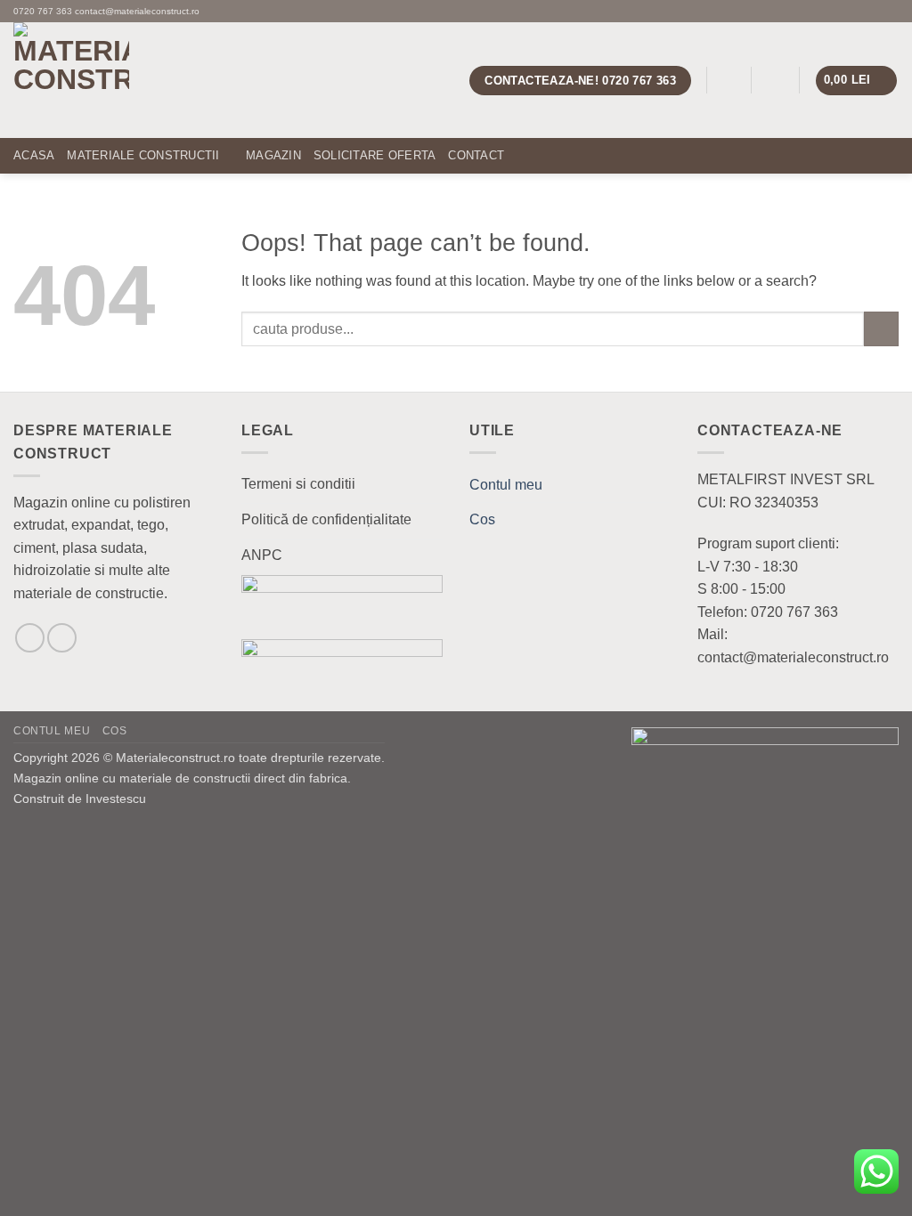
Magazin (273, 155)
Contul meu (505, 484)
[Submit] (881, 329)
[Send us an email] (872, 10)
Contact (476, 155)
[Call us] (889, 10)
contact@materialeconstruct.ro (137, 11)
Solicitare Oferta (375, 155)
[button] (728, 80)
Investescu (116, 798)
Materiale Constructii (143, 155)
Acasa (33, 155)
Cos (482, 519)
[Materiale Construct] (151, 80)
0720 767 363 (42, 11)
